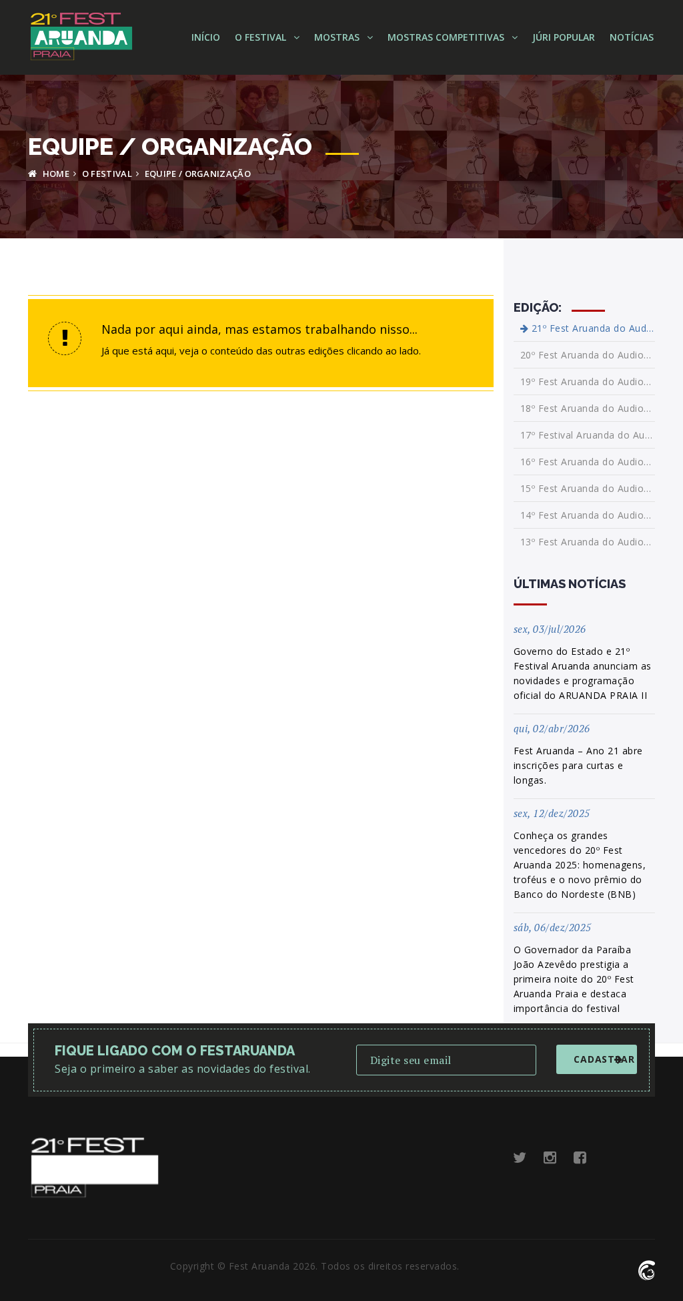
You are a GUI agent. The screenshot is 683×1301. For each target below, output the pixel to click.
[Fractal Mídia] (646, 1268)
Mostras (338, 37)
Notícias (632, 37)
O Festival (262, 37)
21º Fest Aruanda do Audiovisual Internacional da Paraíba (591, 328)
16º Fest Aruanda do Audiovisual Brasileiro (588, 461)
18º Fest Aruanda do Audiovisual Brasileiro (588, 408)
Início (205, 37)
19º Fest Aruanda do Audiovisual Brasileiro (588, 381)
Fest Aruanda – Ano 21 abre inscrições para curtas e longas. (578, 765)
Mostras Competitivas (447, 37)
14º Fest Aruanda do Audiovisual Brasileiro (588, 515)
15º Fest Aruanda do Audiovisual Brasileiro (588, 488)
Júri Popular (563, 37)
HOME (54, 174)
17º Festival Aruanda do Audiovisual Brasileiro (588, 435)
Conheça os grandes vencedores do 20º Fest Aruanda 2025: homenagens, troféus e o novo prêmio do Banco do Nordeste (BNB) (580, 864)
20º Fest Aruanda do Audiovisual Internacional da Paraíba (588, 354)
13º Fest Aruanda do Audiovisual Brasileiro (588, 541)
